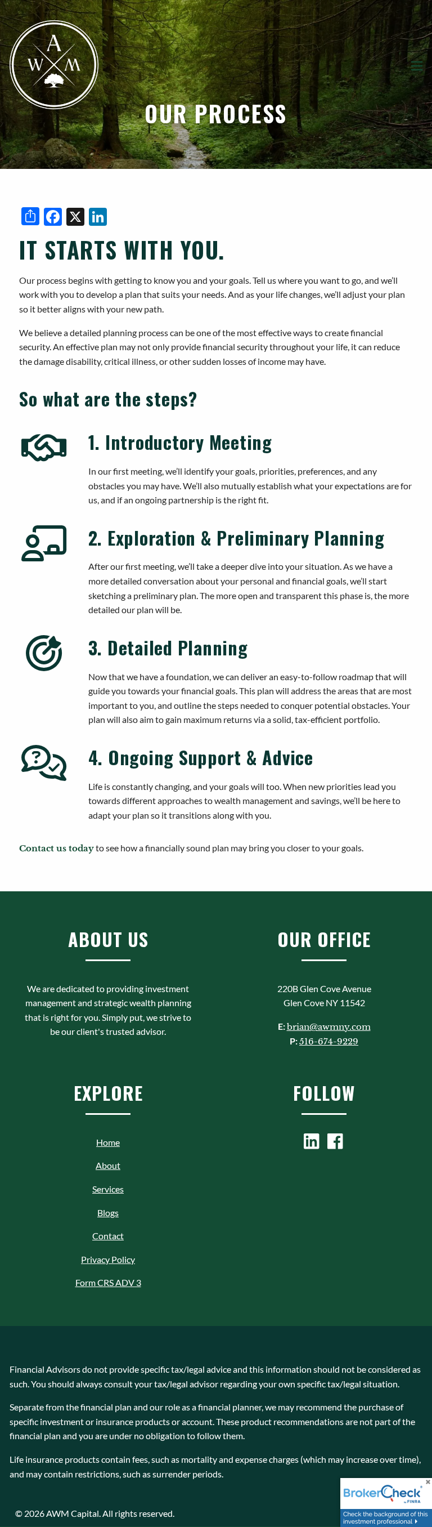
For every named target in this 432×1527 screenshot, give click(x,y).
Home (108, 1142)
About (108, 1165)
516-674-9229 (328, 1041)
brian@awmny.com (329, 1026)
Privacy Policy (108, 1259)
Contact (108, 1235)
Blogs (108, 1212)
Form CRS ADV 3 (108, 1282)
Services (108, 1189)
